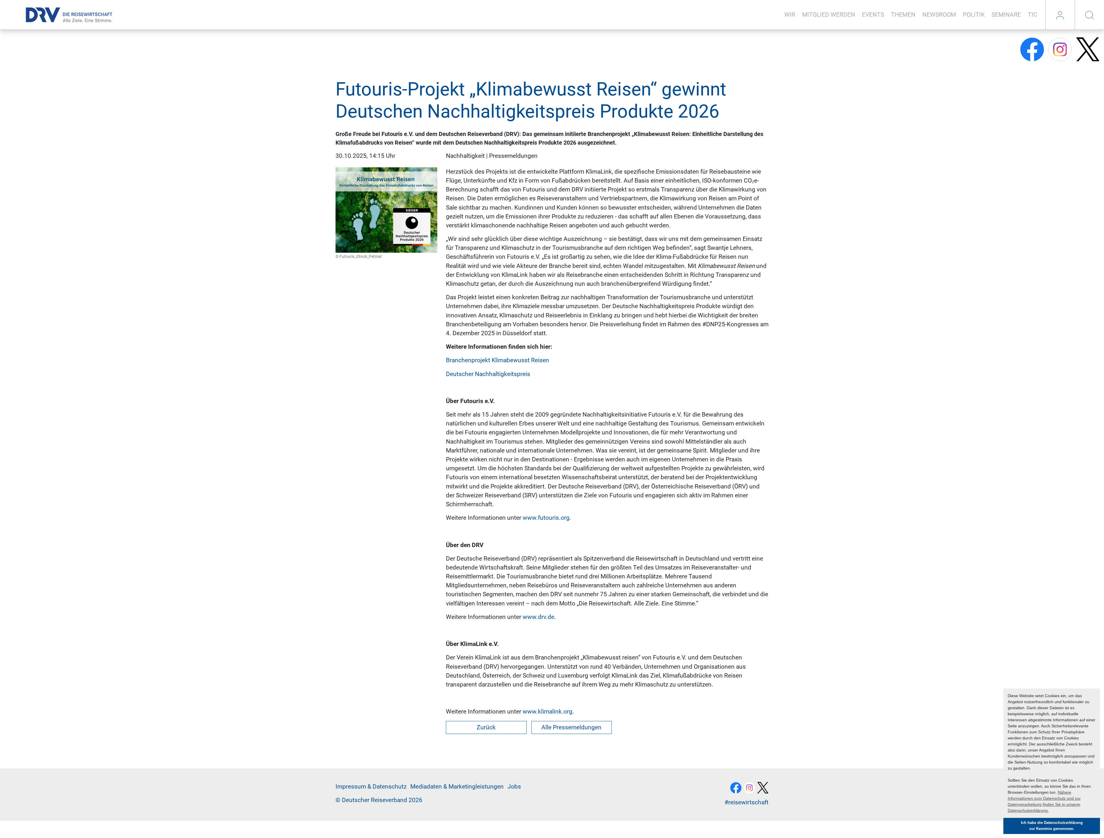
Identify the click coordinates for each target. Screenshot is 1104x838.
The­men (903, 14)
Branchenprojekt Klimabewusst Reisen (497, 360)
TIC (1032, 14)
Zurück (486, 727)
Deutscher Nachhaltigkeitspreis (488, 374)
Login (1060, 15)
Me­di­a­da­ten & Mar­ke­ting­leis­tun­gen (457, 786)
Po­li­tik (974, 14)
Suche (1089, 15)
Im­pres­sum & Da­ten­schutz (371, 786)
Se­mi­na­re (1006, 14)
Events (873, 14)
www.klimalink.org (547, 711)
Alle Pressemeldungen (571, 727)
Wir (789, 14)
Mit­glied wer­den (828, 14)
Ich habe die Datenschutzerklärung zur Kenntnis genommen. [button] (1052, 826)
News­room (939, 14)
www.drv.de (538, 616)
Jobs (514, 786)
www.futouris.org (546, 517)
